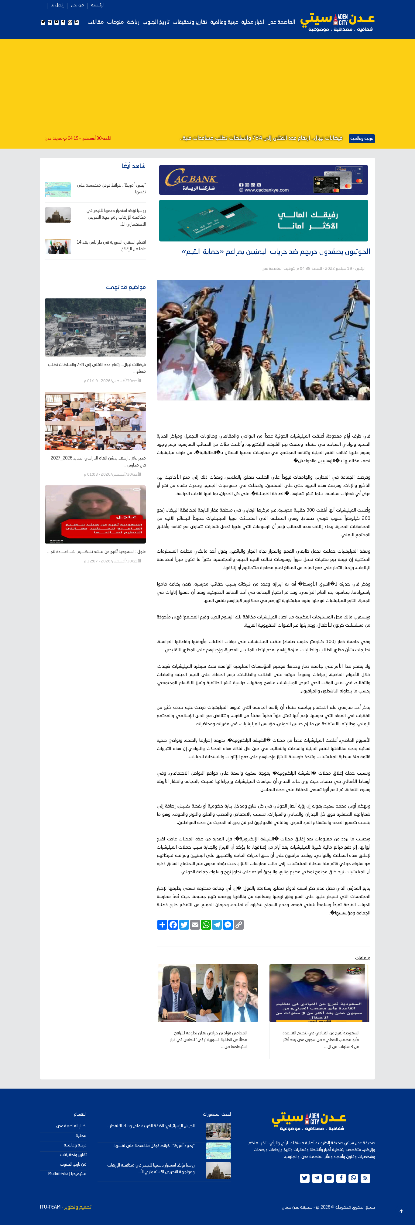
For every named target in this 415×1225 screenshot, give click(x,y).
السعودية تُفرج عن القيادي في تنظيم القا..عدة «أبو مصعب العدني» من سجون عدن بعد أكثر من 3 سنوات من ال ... (321, 1040)
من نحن (77, 5)
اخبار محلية (252, 22)
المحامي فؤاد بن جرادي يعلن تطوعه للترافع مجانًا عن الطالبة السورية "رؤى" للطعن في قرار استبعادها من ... (208, 1040)
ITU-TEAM (50, 1207)
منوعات (115, 22)
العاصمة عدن (281, 22)
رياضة (133, 22)
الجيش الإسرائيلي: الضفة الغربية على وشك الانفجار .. (151, 1126)
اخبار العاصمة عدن (71, 1126)
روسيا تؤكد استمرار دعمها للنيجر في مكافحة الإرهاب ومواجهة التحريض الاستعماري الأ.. (116, 218)
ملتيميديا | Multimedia (67, 1174)
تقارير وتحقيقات (190, 22)
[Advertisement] (207, 87)
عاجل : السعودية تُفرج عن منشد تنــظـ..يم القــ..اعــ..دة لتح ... (96, 552)
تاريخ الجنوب (156, 22)
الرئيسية (98, 5)
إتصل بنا (57, 5)
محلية (81, 1136)
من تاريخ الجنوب (73, 1164)
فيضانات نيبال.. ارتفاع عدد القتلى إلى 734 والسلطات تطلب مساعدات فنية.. (261, 138)
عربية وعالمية (224, 22)
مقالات (95, 22)
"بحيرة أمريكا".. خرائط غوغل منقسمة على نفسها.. (154, 1146)
